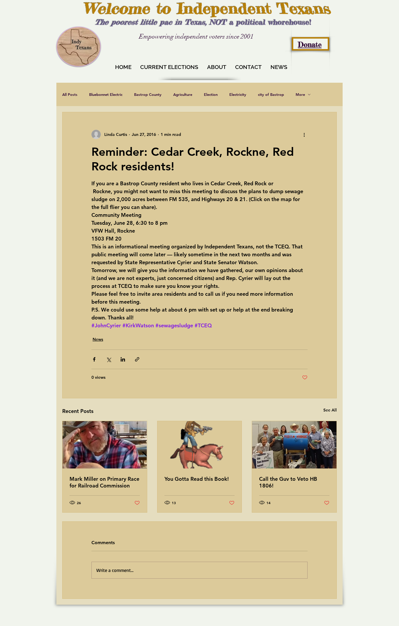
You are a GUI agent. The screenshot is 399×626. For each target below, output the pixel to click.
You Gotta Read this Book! (196, 478)
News (98, 339)
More (300, 94)
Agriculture (182, 94)
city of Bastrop (271, 94)
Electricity (237, 94)
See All (330, 410)
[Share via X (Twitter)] (108, 359)
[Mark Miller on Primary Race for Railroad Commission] (105, 444)
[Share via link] (137, 359)
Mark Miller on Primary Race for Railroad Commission (104, 482)
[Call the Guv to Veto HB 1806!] (294, 444)
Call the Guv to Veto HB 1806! (288, 482)
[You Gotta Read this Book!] (199, 444)
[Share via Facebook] (94, 359)
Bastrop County (148, 94)
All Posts (69, 94)
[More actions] (304, 134)
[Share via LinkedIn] (123, 359)
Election (211, 94)
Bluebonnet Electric (105, 94)
